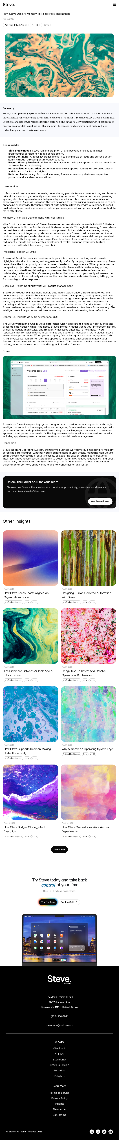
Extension (63, 1064)
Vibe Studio (59, 1048)
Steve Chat (59, 1059)
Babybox (59, 1076)
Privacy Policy (59, 1098)
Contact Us (59, 1114)
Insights (59, 1103)
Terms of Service (59, 1092)
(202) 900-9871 (59, 1016)
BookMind (59, 1070)
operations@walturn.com (59, 1025)
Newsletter (59, 1109)
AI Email (59, 1054)
